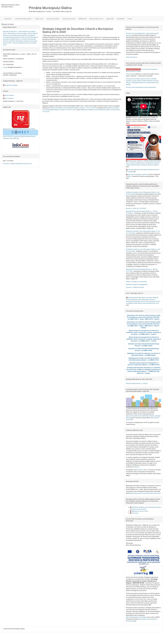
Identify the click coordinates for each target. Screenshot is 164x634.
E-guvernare (16, 136)
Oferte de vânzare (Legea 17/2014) (21, 33)
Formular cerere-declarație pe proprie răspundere (141, 87)
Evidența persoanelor (69, 19)
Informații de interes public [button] (23, 19)
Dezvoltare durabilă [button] (53, 19)
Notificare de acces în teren (139, 511)
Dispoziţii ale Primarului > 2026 (12, 31)
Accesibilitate (121, 19)
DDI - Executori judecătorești (17, 43)
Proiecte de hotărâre (9, 41)
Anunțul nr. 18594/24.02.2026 (135, 287)
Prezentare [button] (7, 19)
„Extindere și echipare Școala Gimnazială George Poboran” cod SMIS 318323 (143, 345)
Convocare (134, 513)
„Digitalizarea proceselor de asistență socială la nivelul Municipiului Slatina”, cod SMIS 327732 (143, 359)
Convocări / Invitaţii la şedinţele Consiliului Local (17, 163)
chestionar (136, 467)
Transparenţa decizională (10, 37)
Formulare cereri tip (24, 37)
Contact (129, 19)
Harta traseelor (9, 95)
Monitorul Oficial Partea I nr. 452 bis (136, 383)
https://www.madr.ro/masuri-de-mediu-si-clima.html (145, 493)
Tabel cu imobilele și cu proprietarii (136, 281)
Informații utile (130, 74)
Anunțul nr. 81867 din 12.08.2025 (136, 208)
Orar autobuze (9, 98)
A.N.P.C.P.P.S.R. (8, 136)
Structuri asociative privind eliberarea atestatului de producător (20, 34)
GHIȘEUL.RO (82, 19)
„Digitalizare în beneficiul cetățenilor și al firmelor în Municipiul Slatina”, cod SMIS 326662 (143, 354)
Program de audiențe (11, 85)
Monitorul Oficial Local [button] (96, 19)
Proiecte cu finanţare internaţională (25, 39)
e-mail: (5, 67)
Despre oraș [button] (39, 19)
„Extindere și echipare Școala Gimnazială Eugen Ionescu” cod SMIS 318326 (143, 349)
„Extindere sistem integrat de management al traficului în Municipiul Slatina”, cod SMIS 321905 (143, 364)
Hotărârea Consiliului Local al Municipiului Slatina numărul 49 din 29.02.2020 (145, 508)
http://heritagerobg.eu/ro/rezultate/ (136, 617)
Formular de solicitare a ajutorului (138, 174)
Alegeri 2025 (110, 19)
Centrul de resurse (131, 57)
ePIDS (129, 176)
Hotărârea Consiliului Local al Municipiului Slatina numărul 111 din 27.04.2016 (73, 108)
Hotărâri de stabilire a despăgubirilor (137, 284)
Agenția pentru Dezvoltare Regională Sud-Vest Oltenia (19, 129)
